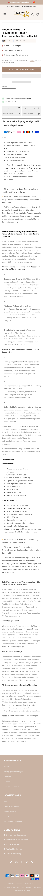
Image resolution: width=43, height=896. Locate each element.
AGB (6, 801)
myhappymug (18, 884)
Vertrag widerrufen (11, 787)
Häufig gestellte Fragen (13, 772)
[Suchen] (32, 14)
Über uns (7, 777)
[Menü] (4, 14)
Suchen (7, 782)
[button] (21, 76)
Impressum (8, 816)
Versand (32, 60)
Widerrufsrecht (10, 811)
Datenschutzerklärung (13, 806)
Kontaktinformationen (22, 890)
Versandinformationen (13, 821)
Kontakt (7, 767)
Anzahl (4, 87)
